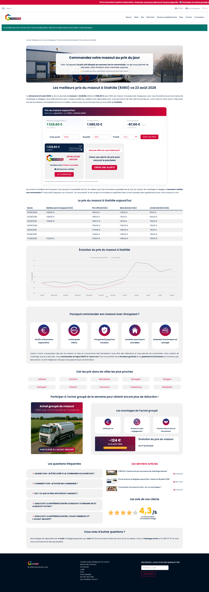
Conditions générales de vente (94, 562)
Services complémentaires (167, 17)
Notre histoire (87, 577)
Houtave (73, 379)
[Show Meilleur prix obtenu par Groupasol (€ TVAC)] (98, 257)
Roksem (73, 387)
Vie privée (84, 567)
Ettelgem (167, 379)
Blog (181, 17)
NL (206, 8)
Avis (82, 572)
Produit (116, 137)
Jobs (82, 569)
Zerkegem (42, 387)
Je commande (64, 174)
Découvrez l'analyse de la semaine (115, 448)
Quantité (86, 137)
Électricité (150, 17)
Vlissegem (136, 379)
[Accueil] (13, 17)
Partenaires (85, 574)
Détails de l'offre (65, 169)
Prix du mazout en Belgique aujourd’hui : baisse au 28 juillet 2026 (143, 479)
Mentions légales (88, 564)
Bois (142, 17)
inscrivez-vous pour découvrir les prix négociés (129, 2)
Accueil (28, 40)
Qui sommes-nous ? (89, 579)
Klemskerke (104, 379)
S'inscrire (148, 573)
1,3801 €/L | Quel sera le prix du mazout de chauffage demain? (142, 471)
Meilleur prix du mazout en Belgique (44, 40)
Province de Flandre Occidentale (67, 40)
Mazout (129, 17)
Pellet (136, 17)
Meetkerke (167, 387)
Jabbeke (42, 379)
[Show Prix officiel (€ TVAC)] (115, 257)
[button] (205, 27)
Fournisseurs (199, 17)
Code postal (55, 137)
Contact (188, 17)
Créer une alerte (104, 167)
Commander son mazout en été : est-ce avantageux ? (139, 487)
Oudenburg (135, 387)
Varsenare (104, 387)
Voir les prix (149, 137)
